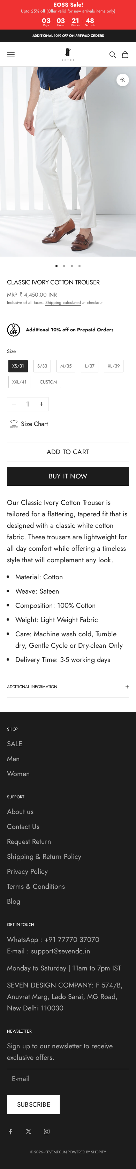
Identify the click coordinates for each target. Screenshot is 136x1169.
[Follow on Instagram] (46, 1131)
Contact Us (23, 827)
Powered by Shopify (87, 1152)
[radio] (17, 366)
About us (20, 812)
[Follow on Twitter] (28, 1131)
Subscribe (33, 1104)
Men (13, 759)
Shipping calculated (63, 302)
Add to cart (68, 452)
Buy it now (68, 476)
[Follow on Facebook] (10, 1131)
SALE (14, 744)
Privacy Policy (27, 871)
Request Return (29, 842)
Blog (13, 901)
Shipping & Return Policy (44, 857)
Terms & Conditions (36, 886)
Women (18, 774)
